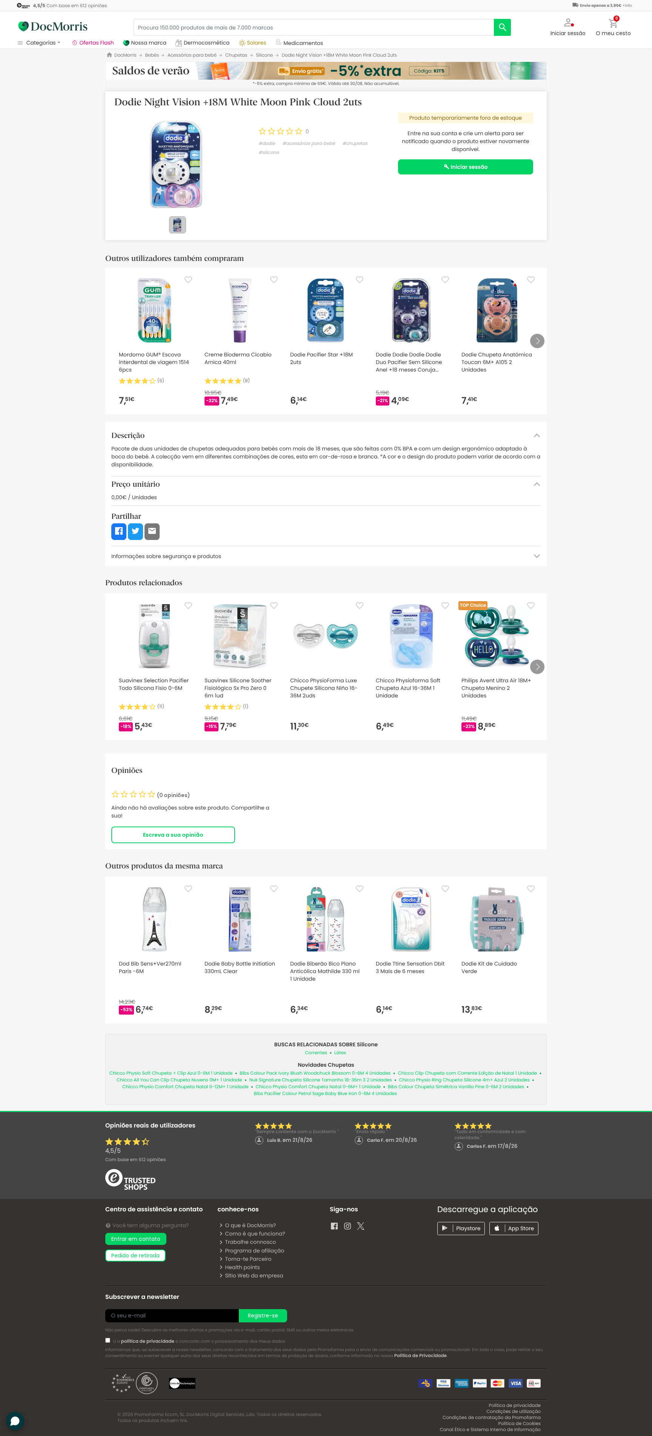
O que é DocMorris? (250, 1225)
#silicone (268, 153)
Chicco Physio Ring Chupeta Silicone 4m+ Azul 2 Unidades (464, 1080)
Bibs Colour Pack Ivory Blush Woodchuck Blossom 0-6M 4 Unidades (315, 1073)
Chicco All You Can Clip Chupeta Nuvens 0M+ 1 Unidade (179, 1080)
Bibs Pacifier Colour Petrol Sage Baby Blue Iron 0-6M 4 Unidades (325, 1093)
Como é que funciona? (255, 1233)
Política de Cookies (519, 1424)
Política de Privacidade (420, 1356)
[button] (568, 26)
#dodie (266, 143)
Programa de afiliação (254, 1250)
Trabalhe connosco (250, 1242)
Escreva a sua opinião (173, 835)
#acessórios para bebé (308, 143)
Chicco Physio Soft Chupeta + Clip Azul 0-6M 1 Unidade (171, 1073)
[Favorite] (188, 280)
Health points (242, 1267)
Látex (340, 1053)
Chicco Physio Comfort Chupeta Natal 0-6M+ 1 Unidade (318, 1087)
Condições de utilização (513, 1411)
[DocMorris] (53, 26)
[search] (502, 27)
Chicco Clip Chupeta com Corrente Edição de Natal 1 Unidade (467, 1073)
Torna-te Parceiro (248, 1259)
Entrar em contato (135, 1239)
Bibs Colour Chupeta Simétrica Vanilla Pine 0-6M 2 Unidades (456, 1087)
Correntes (316, 1053)
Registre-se (263, 1315)
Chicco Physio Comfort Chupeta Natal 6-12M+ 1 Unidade (185, 1087)
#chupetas (354, 143)
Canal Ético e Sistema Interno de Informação (490, 1430)
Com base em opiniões (135, 1160)
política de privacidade (147, 1341)
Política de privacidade (515, 1405)
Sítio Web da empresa (254, 1275)
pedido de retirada (135, 1255)
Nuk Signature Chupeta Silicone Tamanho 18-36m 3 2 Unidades (320, 1080)
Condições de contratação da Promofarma (492, 1417)
